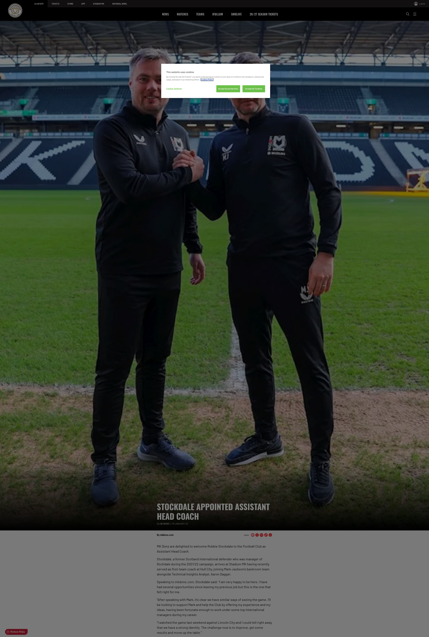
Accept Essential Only (228, 89)
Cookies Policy (207, 80)
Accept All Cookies (253, 89)
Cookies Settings (174, 88)
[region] (215, 81)
